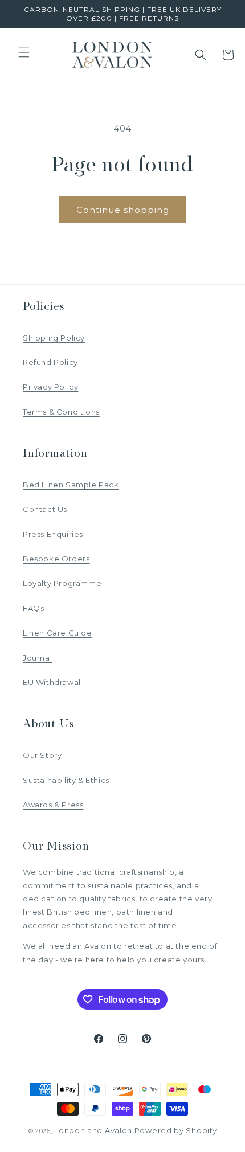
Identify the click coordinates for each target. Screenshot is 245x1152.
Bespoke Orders (56, 558)
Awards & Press (53, 804)
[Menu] (23, 52)
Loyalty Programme (62, 583)
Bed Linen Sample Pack (71, 484)
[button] (200, 54)
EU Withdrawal (52, 682)
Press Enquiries (53, 534)
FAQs (33, 608)
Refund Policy (50, 362)
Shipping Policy (54, 337)
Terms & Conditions (61, 411)
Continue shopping (122, 209)
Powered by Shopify (175, 1130)
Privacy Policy (50, 386)
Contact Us (45, 509)
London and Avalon (93, 1130)
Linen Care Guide (57, 632)
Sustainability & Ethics (66, 780)
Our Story (42, 755)
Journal (37, 657)
